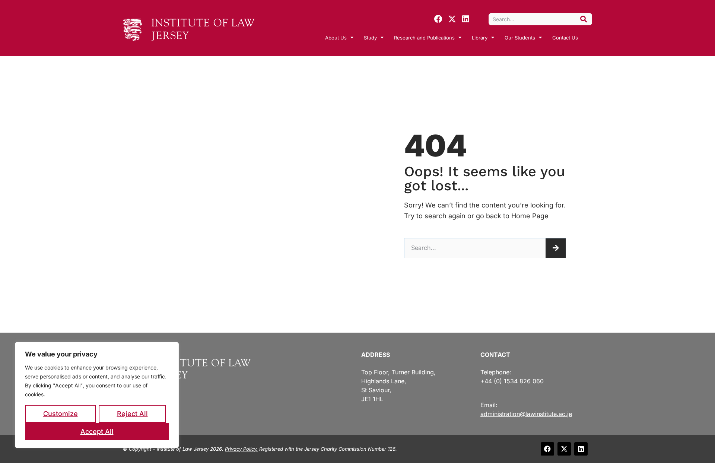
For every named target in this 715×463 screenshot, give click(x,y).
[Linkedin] (466, 19)
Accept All (97, 431)
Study (370, 38)
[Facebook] (438, 19)
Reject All (132, 414)
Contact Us (565, 38)
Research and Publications (424, 38)
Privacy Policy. (241, 449)
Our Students (520, 38)
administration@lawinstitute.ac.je (526, 414)
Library (479, 38)
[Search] (583, 19)
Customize (60, 414)
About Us (336, 38)
